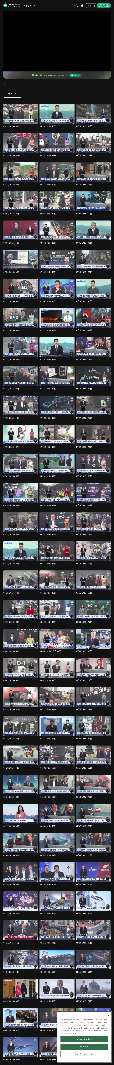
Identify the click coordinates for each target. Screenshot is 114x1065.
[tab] (12, 94)
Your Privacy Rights (84, 1054)
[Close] (108, 1015)
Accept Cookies (84, 1039)
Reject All (84, 1046)
